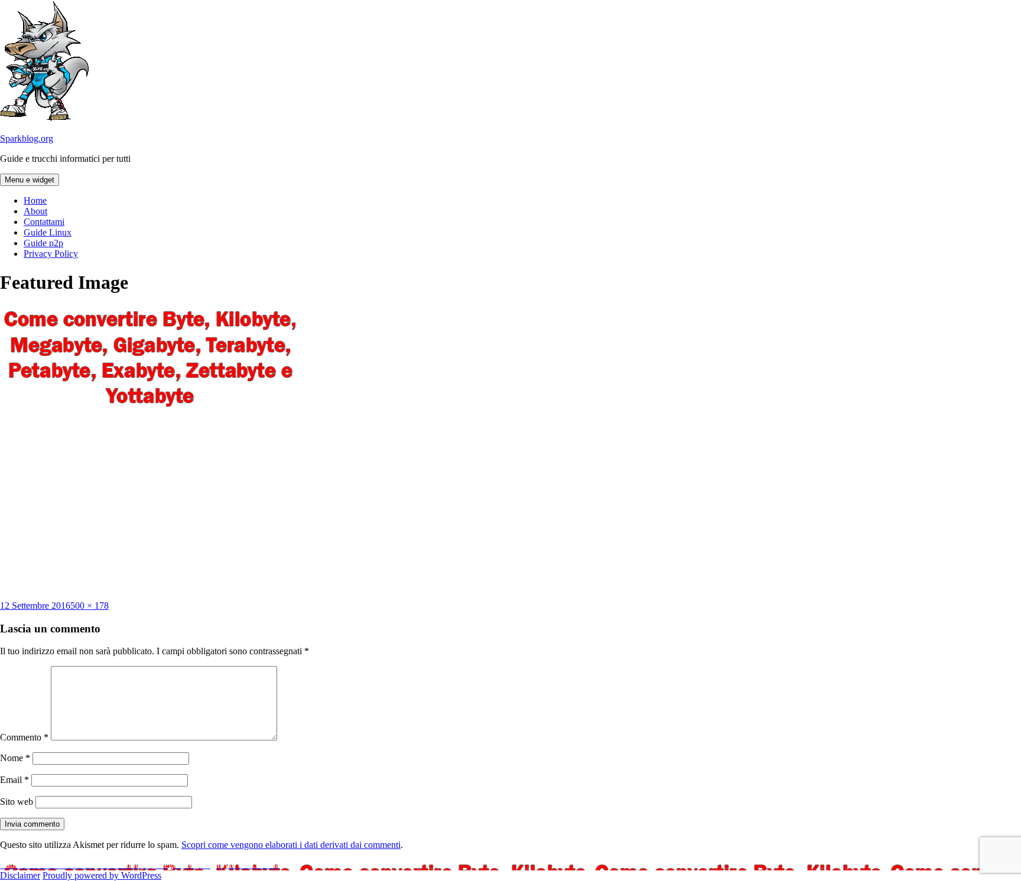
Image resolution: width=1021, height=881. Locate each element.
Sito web (16, 802)
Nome (15, 758)
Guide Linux (47, 232)
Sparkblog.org (26, 138)
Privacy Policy (51, 254)
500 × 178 (89, 606)
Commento (24, 737)
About (35, 211)
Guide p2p (43, 243)
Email (14, 780)
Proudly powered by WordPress (102, 875)
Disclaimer (20, 875)
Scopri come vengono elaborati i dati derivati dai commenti (291, 845)
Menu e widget (29, 179)
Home (35, 200)
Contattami (44, 222)
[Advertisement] (510, 506)
